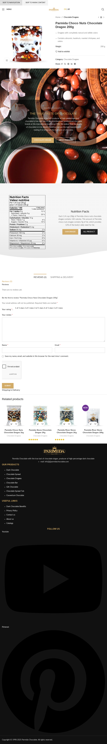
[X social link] (65, 64)
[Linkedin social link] (71, 64)
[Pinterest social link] (68, 64)
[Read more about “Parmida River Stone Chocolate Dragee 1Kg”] (64, 424)
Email (58, 345)
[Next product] (103, 17)
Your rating (7, 309)
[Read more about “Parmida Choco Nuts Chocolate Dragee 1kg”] (11, 424)
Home (57, 17)
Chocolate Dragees (71, 17)
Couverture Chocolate (15, 495)
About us (10, 519)
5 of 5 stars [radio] (58, 308)
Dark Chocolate (12, 470)
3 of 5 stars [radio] (38, 308)
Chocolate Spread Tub (15, 491)
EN (65, 9)
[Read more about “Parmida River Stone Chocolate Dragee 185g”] (91, 424)
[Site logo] (53, 9)
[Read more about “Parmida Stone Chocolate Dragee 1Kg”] (38, 424)
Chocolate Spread (13, 474)
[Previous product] (98, 17)
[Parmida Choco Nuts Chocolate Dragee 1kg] (14, 416)
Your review (7, 315)
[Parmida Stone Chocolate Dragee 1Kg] (40, 416)
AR (68, 9)
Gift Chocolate (12, 487)
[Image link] (53, 450)
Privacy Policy (11, 511)
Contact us (10, 515)
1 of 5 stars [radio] (19, 308)
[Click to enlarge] (7, 60)
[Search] (103, 9)
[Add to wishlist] (16, 424)
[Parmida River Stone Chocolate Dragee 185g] (93, 416)
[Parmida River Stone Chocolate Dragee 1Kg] (67, 416)
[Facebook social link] (62, 64)
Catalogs (9, 523)
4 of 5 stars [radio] (48, 308)
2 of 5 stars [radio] (29, 308)
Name (5, 345)
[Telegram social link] (75, 64)
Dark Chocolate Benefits (16, 506)
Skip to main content (35, 3)
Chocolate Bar (12, 483)
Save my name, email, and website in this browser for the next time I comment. (37, 356)
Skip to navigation (11, 3)
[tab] (40, 277)
